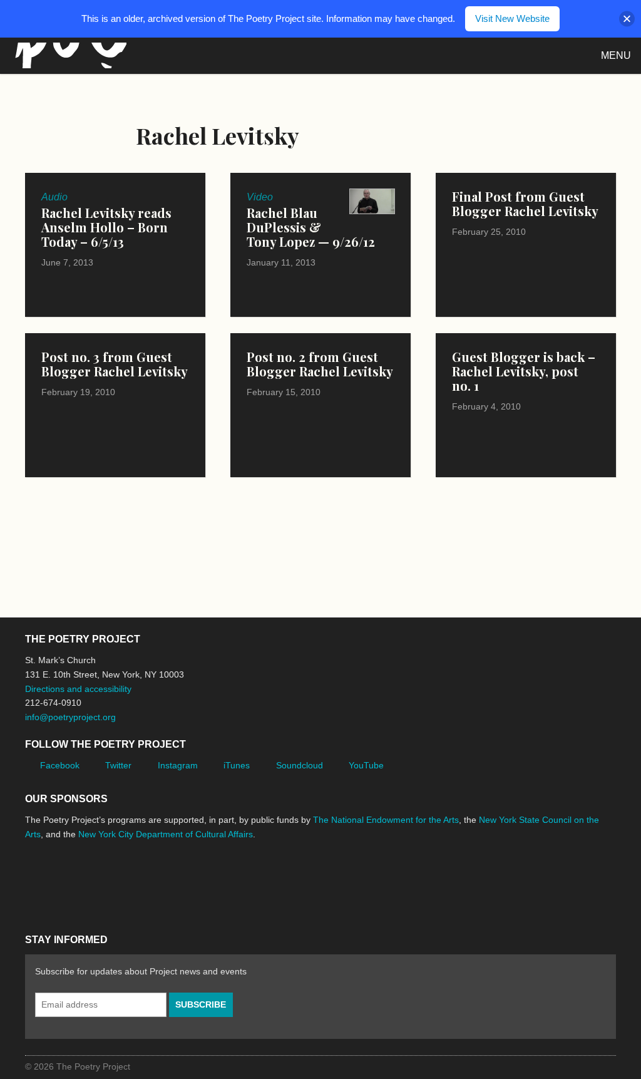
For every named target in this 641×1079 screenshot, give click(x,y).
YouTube (366, 765)
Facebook (59, 765)
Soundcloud (299, 765)
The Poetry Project (68, 55)
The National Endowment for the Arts (386, 820)
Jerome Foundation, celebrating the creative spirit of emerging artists (140, 881)
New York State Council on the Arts (208, 881)
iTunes (236, 765)
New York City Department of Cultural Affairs (165, 834)
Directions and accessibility (78, 689)
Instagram (178, 765)
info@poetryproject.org (70, 717)
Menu (616, 55)
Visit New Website (512, 18)
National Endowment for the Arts (59, 881)
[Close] (627, 19)
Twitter (118, 765)
